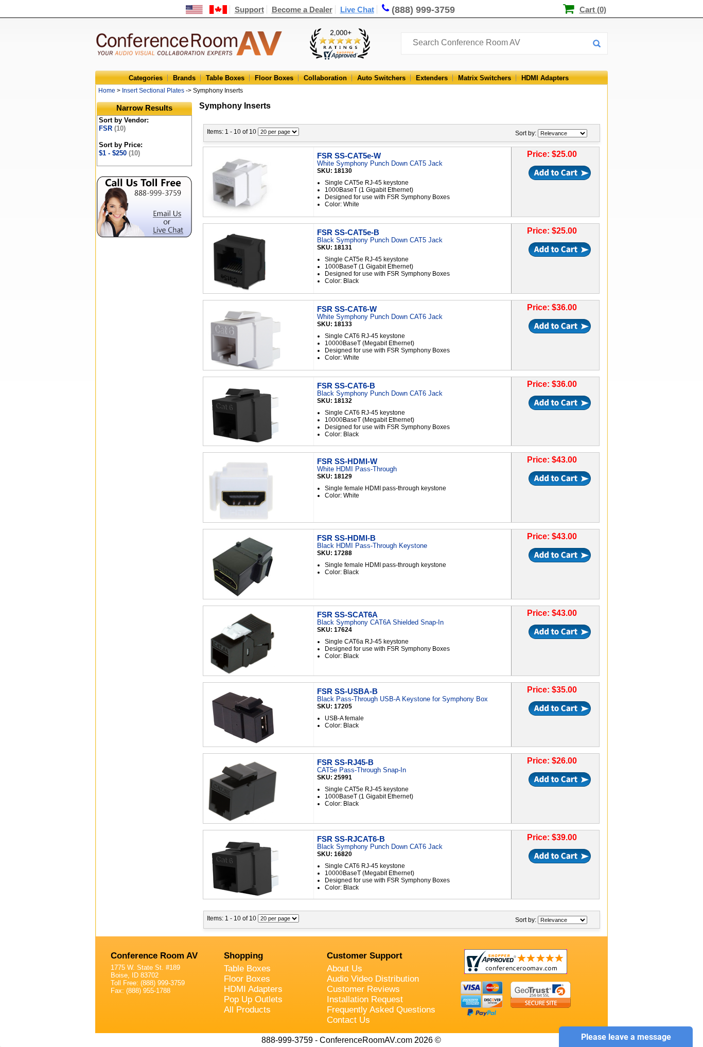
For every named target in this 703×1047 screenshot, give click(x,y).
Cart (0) (592, 9)
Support (249, 9)
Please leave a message (626, 1037)
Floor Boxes (274, 78)
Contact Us (348, 1020)
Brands (184, 78)
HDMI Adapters (545, 78)
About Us (344, 968)
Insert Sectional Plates (153, 90)
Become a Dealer (302, 9)
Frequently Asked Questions (381, 1010)
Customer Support (364, 956)
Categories (146, 78)
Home (106, 90)
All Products (247, 1010)
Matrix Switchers (484, 78)
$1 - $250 (119, 153)
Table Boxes (225, 78)
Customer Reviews (363, 989)
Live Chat (357, 9)
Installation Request (365, 999)
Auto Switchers (381, 78)
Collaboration (325, 78)
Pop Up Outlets (253, 999)
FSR (112, 128)
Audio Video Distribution (373, 979)
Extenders (432, 78)
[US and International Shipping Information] (206, 9)
